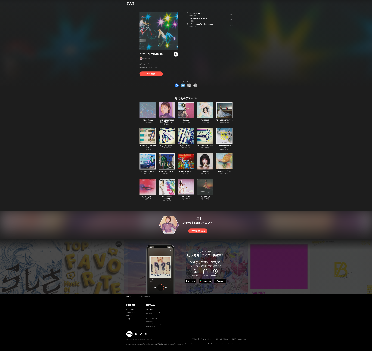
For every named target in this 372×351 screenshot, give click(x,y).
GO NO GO (186, 197)
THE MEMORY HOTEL (224, 120)
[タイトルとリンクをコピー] (189, 85)
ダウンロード (130, 309)
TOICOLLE (205, 120)
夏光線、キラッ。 (186, 146)
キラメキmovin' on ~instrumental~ (201, 24)
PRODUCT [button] (130, 305)
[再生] (176, 54)
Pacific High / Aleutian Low (148, 147)
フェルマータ (205, 197)
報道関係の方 (149, 321)
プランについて (131, 313)
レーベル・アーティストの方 (153, 324)
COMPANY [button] (150, 305)
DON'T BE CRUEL (186, 171)
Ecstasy (186, 120)
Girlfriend (205, 171)
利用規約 (194, 339)
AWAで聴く (151, 74)
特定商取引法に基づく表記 (239, 339)
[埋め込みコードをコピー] (195, 85)
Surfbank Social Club (147, 171)
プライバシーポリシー (206, 339)
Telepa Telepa (148, 120)
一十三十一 (154, 58)
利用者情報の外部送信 (222, 339)
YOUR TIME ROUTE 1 (167, 171)
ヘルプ (128, 319)
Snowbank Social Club (224, 147)
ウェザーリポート (147, 197)
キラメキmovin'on (145, 296)
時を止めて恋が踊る (167, 146)
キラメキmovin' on (196, 13)
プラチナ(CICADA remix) (198, 18)
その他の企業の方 (150, 326)
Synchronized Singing (167, 198)
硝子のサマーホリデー (205, 146)
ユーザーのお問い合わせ (152, 318)
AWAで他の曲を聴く (198, 231)
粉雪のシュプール (224, 171)
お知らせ (129, 316)
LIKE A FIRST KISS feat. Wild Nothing (167, 121)
